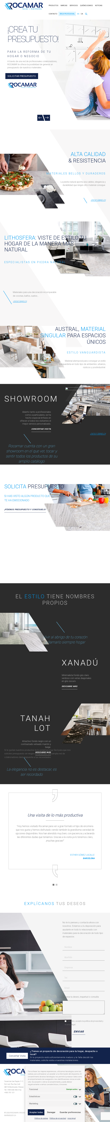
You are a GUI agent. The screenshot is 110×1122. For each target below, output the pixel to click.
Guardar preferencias (70, 1112)
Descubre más (69, 686)
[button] (53, 885)
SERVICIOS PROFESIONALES (23, 72)
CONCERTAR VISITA (41, 429)
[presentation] (40, 118)
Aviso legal (71, 1118)
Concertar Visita (17, 1055)
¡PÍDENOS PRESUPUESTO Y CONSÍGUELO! (25, 509)
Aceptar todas (36, 1112)
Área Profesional (67, 14)
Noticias (98, 5)
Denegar (51, 1112)
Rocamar (23, 6)
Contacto (53, 14)
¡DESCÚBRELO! (98, 200)
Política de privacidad (58, 1118)
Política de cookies (41, 1118)
